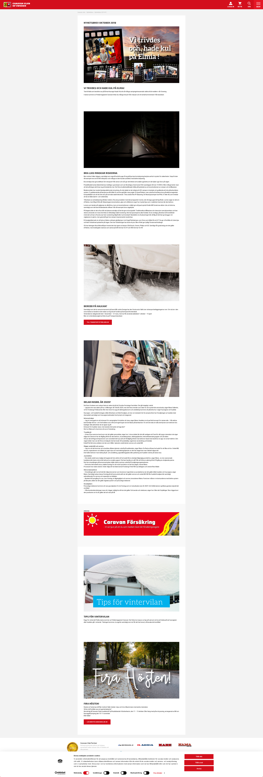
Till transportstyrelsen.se (98, 322)
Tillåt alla (199, 756)
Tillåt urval (199, 762)
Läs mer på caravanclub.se (97, 722)
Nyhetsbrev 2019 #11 (101, 12)
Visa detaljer (157, 773)
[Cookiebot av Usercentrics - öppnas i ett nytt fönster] (60, 773)
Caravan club (81, 12)
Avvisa (199, 769)
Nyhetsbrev (90, 12)
